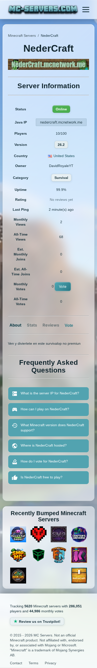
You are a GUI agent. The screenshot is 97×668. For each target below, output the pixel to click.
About (15, 325)
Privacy (50, 663)
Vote (63, 286)
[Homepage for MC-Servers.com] (43, 10)
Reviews (51, 325)
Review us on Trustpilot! (39, 622)
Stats (32, 325)
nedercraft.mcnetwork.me (61, 122)
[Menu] (85, 9)
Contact (16, 663)
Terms (33, 663)
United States (64, 156)
